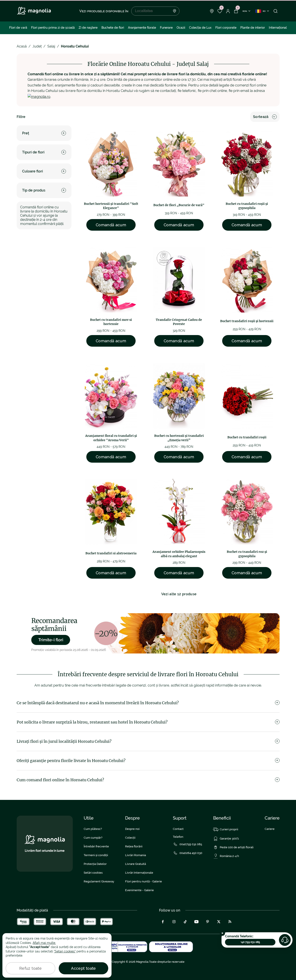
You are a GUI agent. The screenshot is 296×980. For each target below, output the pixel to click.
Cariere (270, 829)
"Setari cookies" (65, 951)
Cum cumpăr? (93, 837)
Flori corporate (225, 27)
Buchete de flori (112, 27)
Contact (178, 829)
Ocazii (181, 27)
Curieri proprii (229, 829)
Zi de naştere (88, 27)
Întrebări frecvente (96, 846)
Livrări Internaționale (139, 872)
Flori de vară (18, 27)
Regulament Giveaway (99, 881)
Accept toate (83, 968)
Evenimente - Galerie (139, 890)
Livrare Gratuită (135, 864)
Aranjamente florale (142, 27)
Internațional (278, 27)
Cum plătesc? (93, 829)
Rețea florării (133, 846)
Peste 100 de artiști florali (236, 847)
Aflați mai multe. (44, 943)
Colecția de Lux (200, 27)
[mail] (39, 96)
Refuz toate (30, 968)
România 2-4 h (229, 856)
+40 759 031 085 (250, 942)
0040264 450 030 (190, 853)
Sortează (261, 117)
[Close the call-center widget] (222, 933)
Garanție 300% (229, 838)
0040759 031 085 (190, 844)
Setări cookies (93, 872)
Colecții (130, 837)
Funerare (166, 27)
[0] (220, 11)
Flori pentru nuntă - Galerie (143, 881)
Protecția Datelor (95, 864)
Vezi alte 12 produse (179, 594)
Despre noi (132, 829)
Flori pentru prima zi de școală (53, 27)
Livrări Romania (135, 855)
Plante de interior (252, 27)
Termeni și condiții (96, 855)
